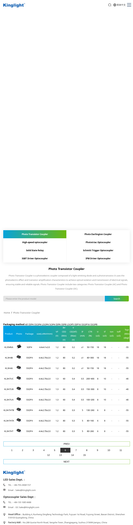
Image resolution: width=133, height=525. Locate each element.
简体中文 (121, 4)
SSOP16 (85, 324)
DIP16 (77, 324)
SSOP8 (93, 324)
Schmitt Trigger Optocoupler (98, 250)
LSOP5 (70, 324)
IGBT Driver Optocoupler (35, 258)
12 (48, 455)
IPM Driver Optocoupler (98, 258)
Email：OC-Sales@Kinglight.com (23, 507)
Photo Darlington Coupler (98, 234)
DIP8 (63, 324)
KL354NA (8, 347)
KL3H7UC (8, 378)
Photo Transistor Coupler (35, 234)
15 (84, 455)
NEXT (67, 461)
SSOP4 (37, 324)
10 (109, 450)
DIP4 (31, 324)
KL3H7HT (8, 431)
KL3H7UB (8, 389)
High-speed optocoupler (35, 242)
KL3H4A (9, 368)
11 (121, 450)
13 (60, 455)
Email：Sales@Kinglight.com (22, 490)
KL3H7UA (8, 399)
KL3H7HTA (9, 420)
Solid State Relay (35, 250)
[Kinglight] (14, 5)
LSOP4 (45, 324)
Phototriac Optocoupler (98, 242)
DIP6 (58, 324)
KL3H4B (9, 357)
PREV (67, 444)
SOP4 (52, 324)
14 (72, 455)
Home (7, 312)
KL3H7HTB (9, 410)
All (26, 324)
